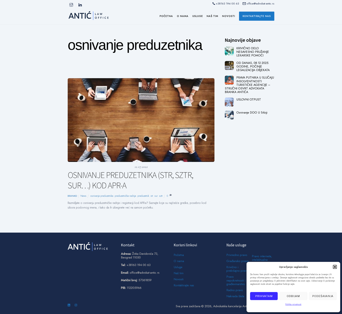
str (152, 196)
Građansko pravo (237, 261)
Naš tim (212, 16)
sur (156, 196)
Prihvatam (264, 296)
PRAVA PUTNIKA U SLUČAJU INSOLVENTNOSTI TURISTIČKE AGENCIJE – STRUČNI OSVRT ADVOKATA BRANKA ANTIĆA (249, 85)
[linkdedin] (80, 4)
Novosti (228, 16)
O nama (182, 16)
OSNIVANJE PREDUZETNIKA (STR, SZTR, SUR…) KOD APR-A (130, 180)
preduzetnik (143, 196)
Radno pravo (234, 290)
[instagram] (71, 4)
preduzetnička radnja (125, 196)
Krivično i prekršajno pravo (237, 269)
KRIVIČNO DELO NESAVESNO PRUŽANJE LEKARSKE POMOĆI (252, 51)
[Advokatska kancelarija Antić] (88, 18)
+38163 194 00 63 (227, 3)
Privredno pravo (236, 255)
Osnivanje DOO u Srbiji (251, 112)
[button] (335, 267)
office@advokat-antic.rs (260, 3)
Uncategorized (149, 70)
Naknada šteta (235, 296)
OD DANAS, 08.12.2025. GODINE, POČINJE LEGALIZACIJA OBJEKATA (253, 66)
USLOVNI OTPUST (248, 99)
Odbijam (293, 296)
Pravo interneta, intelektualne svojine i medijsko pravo (262, 261)
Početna (166, 16)
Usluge (197, 16)
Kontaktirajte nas (257, 16)
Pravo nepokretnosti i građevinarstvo (235, 280)
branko (72, 196)
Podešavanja (322, 296)
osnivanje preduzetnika (101, 196)
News (131, 70)
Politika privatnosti (293, 304)
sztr (161, 196)
